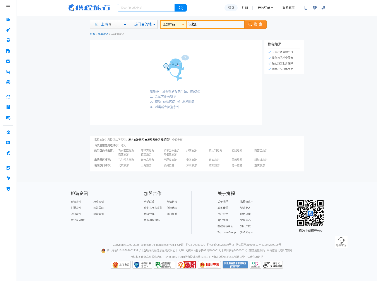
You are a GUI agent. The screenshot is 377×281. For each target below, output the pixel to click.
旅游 (92, 34)
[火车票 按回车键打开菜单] (8, 40)
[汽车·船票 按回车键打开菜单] (8, 71)
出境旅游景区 (152, 139)
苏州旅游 (191, 165)
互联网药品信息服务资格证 (159, 250)
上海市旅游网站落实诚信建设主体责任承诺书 (237, 257)
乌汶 (123, 145)
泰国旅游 (103, 34)
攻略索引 (98, 201)
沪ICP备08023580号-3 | (221, 244)
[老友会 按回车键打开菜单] (8, 178)
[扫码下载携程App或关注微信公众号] (306, 7)
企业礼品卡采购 (153, 208)
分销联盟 (149, 201)
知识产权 (245, 226)
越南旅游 (191, 150)
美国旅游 (237, 159)
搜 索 (258, 24)
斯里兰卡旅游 (171, 150)
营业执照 (223, 220)
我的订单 (264, 7)
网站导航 (98, 208)
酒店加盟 (172, 214)
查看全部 (177, 139)
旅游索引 (166, 139)
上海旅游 (146, 165)
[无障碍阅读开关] (314, 8)
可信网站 (186, 265)
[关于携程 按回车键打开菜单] (8, 188)
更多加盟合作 (152, 220)
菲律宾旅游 (147, 150)
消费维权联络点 (255, 265)
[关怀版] (323, 8)
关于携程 (223, 201)
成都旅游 (214, 165)
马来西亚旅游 (126, 150)
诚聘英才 (245, 208)
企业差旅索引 (78, 220)
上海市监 (124, 264)
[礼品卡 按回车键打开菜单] (8, 142)
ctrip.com (146, 244)
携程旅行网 (89, 7)
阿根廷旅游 (170, 154)
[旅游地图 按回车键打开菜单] (8, 117)
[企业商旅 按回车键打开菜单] (8, 167)
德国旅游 (146, 154)
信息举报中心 (164, 265)
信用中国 (209, 265)
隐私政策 (245, 214)
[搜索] (181, 8)
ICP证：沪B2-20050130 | (192, 244)
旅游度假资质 (257, 250)
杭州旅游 (169, 165)
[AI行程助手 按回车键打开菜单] (8, 96)
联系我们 (223, 208)
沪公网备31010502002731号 (123, 250)
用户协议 (223, 214)
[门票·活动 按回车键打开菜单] (8, 61)
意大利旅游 (215, 150)
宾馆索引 (76, 201)
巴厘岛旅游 (170, 159)
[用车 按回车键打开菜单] (8, 82)
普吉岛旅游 (147, 159)
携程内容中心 (225, 226)
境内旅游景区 (136, 139)
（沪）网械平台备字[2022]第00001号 (199, 250)
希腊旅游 (237, 150)
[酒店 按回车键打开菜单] (8, 19)
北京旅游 (123, 165)
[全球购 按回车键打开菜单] (8, 132)
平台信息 (272, 250)
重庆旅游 (259, 165)
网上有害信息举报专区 (235, 265)
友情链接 (172, 201)
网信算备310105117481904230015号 (258, 244)
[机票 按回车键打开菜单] (8, 29)
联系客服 (289, 7)
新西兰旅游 (260, 150)
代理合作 (149, 214)
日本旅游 (214, 159)
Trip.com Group (227, 232)
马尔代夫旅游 (126, 159)
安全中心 (245, 220)
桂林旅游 (237, 165)
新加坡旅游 (260, 159)
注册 (245, 7)
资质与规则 (285, 250)
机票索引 (76, 208)
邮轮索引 (98, 214)
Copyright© (119, 244)
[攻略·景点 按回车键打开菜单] (8, 107)
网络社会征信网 (146, 265)
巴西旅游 (123, 154)
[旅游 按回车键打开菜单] (8, 50)
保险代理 (172, 208)
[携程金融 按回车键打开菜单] (8, 153)
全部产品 (169, 24)
